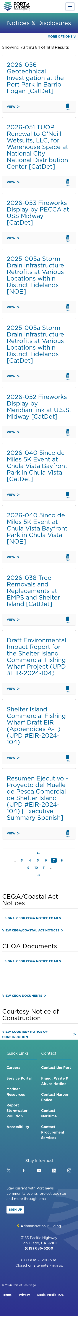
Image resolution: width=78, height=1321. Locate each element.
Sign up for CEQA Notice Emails (33, 918)
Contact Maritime (49, 1113)
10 (36, 867)
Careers (13, 1067)
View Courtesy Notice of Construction (25, 1034)
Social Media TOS (50, 1295)
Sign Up (15, 1209)
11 (45, 867)
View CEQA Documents (22, 995)
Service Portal (19, 1078)
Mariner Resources (15, 1092)
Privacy (24, 1295)
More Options (60, 36)
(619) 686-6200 (39, 1248)
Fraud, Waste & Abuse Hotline (54, 1081)
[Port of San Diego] (16, 6)
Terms (6, 1295)
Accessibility (17, 1126)
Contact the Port (56, 1067)
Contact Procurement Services (52, 1132)
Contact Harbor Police (55, 1097)
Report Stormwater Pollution (17, 1110)
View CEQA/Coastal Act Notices (30, 930)
